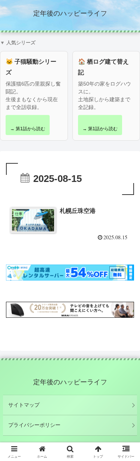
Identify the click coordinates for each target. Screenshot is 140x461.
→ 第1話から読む (27, 128)
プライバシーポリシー (34, 425)
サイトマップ (24, 405)
